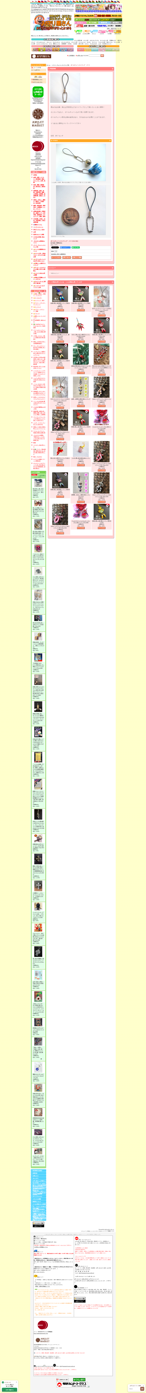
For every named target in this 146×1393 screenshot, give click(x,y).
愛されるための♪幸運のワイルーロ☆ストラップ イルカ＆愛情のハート (101, 367)
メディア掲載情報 (37, 1193)
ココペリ (38, 43)
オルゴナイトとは (37, 1219)
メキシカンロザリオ (65, 42)
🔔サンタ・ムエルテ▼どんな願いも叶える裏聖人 (39, 269)
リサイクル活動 (37, 1199)
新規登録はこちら (37, 79)
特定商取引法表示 (37, 1170)
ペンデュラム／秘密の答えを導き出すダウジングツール (39, 353)
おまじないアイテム (94, 40)
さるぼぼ (75, 43)
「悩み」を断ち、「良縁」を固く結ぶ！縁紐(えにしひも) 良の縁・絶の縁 (38, 1051)
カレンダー (36, 1178)
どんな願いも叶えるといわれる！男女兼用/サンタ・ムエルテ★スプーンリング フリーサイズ (38, 580)
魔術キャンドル (56, 43)
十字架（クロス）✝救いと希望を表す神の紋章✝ (39, 337)
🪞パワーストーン (38, 227)
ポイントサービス (37, 1196)
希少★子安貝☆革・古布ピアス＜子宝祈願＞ (38, 624)
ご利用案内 (78, 33)
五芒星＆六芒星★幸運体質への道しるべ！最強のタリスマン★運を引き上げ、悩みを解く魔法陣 (39, 361)
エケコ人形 (85, 40)
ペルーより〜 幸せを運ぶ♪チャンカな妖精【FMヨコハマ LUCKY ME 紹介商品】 (38, 937)
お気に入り (36, 1175)
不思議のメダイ (112, 40)
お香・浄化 (80, 43)
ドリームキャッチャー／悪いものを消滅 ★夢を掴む (39, 331)
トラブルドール (44, 43)
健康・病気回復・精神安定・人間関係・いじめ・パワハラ (39, 207)
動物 (34, 442)
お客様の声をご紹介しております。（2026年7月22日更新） (39, 1193)
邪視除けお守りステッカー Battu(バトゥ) (38, 1029)
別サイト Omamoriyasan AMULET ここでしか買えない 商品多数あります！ (38, 134)
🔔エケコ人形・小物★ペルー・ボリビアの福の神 (39, 255)
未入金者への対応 (37, 1188)
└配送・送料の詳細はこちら (42, 1286)
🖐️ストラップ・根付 (38, 300)
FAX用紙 (110, 33)
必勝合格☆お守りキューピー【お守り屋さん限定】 (38, 846)
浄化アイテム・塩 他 (38, 229)
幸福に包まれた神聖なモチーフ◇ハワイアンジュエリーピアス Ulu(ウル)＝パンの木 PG (38, 605)
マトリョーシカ (82, 42)
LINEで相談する (10, 1390)
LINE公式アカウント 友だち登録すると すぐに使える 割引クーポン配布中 (38, 100)
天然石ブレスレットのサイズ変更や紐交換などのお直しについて (39, 1218)
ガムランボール (56, 42)
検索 (142, 1388)
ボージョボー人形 (104, 40)
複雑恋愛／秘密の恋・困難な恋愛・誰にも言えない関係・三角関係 (39, 413)
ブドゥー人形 (74, 42)
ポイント (94, 33)
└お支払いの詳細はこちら (41, 1247)
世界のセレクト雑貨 (38, 234)
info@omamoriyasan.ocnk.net (86, 1273)
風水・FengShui (37, 456)
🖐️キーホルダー (37, 298)
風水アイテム (110, 42)
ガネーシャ (49, 42)
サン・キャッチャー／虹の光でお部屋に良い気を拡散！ (39, 347)
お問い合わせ (117, 33)
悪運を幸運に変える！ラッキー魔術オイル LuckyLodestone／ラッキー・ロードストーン (38, 717)
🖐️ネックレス (37, 307)
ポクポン (89, 42)
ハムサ (99, 43)
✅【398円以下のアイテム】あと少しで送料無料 (39, 326)
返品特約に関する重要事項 (58, 254)
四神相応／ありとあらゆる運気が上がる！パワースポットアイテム (39, 393)
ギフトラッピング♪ (38, 1186)
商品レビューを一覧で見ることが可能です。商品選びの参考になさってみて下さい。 (50, 35)
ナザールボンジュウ (40, 42)
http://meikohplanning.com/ (41, 1333)
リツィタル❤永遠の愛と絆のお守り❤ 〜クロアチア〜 (39, 403)
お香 (34, 232)
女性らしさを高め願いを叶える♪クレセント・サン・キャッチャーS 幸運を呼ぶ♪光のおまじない (38, 825)
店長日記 (35, 1173)
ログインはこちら (37, 82)
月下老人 (70, 43)
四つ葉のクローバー (106, 43)
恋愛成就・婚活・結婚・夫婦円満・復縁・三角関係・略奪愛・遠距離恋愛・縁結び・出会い (39, 194)
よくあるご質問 (86, 33)
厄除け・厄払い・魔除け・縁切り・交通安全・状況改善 (39, 201)
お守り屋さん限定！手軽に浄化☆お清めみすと (38, 983)
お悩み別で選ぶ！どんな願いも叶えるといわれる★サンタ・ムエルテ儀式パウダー (38, 742)
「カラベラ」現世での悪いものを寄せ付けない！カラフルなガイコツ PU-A (38, 557)
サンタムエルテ (93, 43)
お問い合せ (80, 55)
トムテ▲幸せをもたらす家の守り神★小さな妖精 (39, 379)
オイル (50, 43)
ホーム (48, 65)
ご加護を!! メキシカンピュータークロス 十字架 (38, 894)
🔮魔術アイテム (37, 224)
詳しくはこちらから (39, 1272)
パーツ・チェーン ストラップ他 (60, 65)
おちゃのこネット (109, 1229)
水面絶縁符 (63, 43)
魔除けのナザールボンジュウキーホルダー (38, 1076)
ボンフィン (94, 42)
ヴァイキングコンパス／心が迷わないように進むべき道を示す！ (39, 418)
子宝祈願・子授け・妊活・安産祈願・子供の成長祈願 (39, 220)
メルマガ (102, 33)
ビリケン (87, 43)
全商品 (35, 175)
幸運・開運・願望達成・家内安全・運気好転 (39, 186)
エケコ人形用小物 (78, 40)
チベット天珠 (117, 42)
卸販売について (37, 1201)
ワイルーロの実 (101, 42)
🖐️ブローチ (36, 313)
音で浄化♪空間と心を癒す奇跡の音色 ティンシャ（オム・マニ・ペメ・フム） (38, 535)
